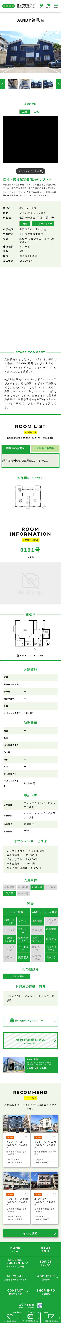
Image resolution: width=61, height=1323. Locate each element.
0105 (24, 111)
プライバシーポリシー (37, 1312)
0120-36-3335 (37, 1067)
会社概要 (17, 1312)
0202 (36, 111)
